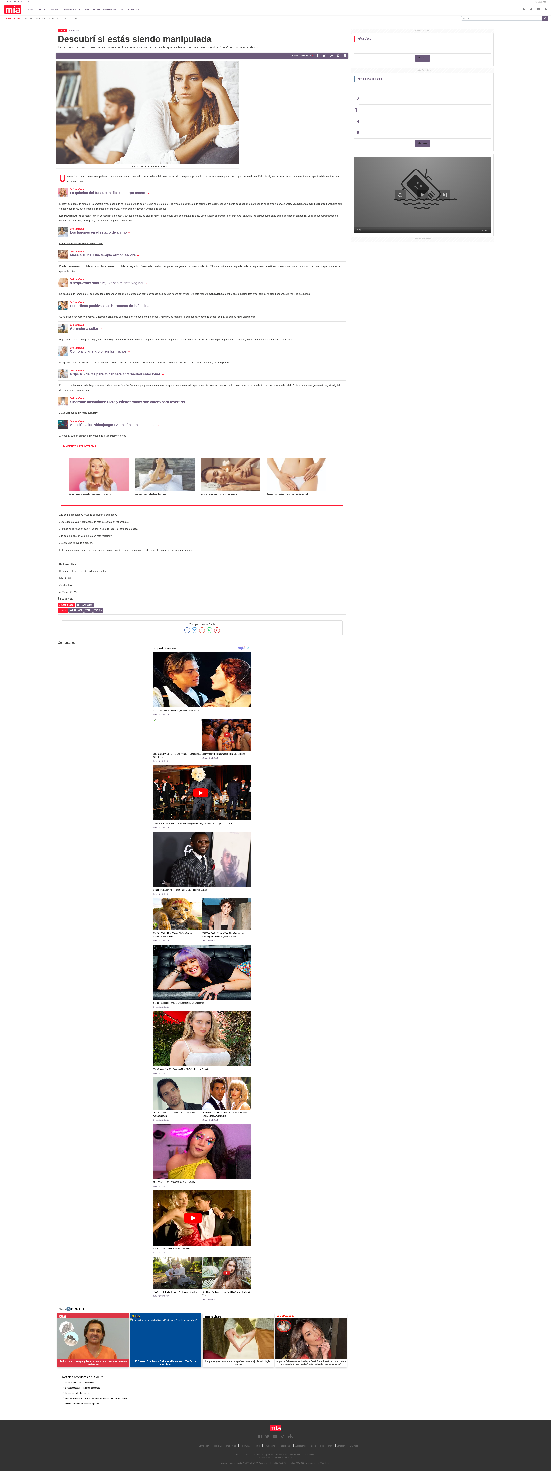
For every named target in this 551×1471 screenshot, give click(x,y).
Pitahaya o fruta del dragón (77, 1393)
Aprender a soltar (84, 328)
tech (74, 18)
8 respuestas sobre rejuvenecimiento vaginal (106, 283)
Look (313, 1446)
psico (65, 18)
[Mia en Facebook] (260, 1436)
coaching (54, 18)
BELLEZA (43, 9)
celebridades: (66, 605)
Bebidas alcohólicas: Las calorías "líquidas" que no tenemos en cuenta (96, 1398)
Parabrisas (285, 1446)
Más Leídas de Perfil (370, 78)
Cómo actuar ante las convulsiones (80, 1382)
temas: (62, 610)
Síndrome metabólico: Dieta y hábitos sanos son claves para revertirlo (127, 402)
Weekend (270, 1446)
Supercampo (300, 1446)
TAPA (121, 9)
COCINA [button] (54, 9)
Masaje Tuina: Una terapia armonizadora (103, 255)
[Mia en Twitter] (267, 1436)
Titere (88, 610)
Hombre (258, 1446)
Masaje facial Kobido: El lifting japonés (82, 1403)
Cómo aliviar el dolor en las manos (98, 351)
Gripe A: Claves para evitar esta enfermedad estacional (115, 374)
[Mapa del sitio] (290, 1436)
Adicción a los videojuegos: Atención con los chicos (112, 425)
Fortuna (245, 1446)
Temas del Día (13, 18)
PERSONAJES (109, 9)
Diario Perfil (204, 1446)
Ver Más (422, 58)
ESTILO (96, 9)
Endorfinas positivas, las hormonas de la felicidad (110, 306)
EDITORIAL (84, 9)
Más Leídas (364, 38)
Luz (322, 1446)
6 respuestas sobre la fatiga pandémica (82, 1388)
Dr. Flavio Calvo (85, 605)
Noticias (218, 1446)
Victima (98, 610)
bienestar (41, 18)
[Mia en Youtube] (275, 1436)
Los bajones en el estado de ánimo (98, 232)
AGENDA (32, 9)
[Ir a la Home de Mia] (275, 1428)
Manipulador (76, 610)
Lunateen (340, 1446)
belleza (28, 18)
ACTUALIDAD (133, 9)
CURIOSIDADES (69, 9)
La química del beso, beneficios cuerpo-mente (107, 193)
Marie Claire (232, 1446)
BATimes (354, 1446)
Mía (330, 1446)
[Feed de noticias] (282, 1436)
